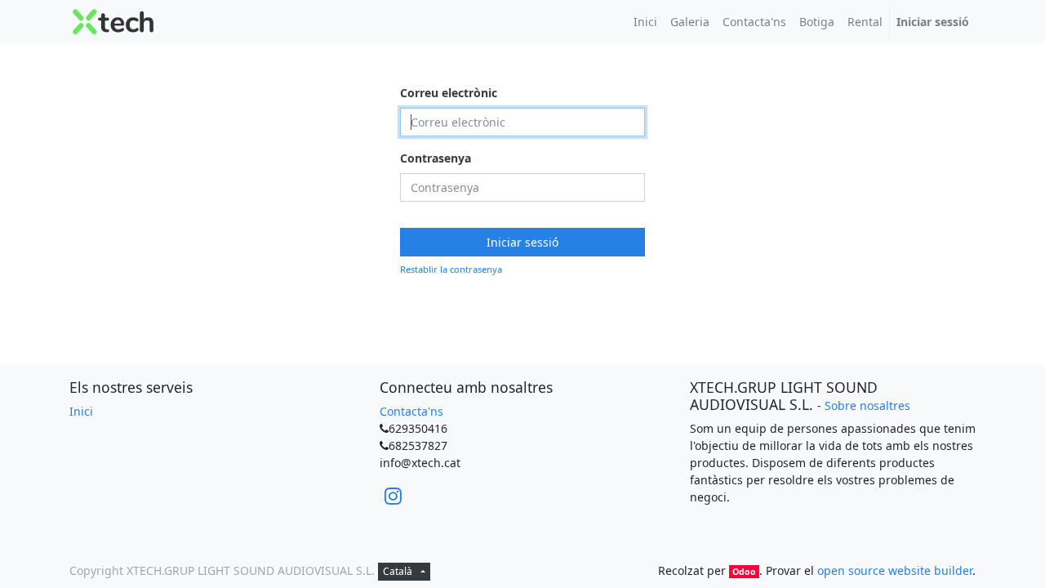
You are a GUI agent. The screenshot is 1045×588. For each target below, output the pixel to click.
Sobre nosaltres (867, 405)
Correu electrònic (448, 92)
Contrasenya (435, 158)
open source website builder (894, 570)
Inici (81, 411)
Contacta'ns (411, 411)
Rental (865, 21)
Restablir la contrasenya (451, 269)
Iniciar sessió (522, 242)
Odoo (744, 571)
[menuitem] (645, 22)
